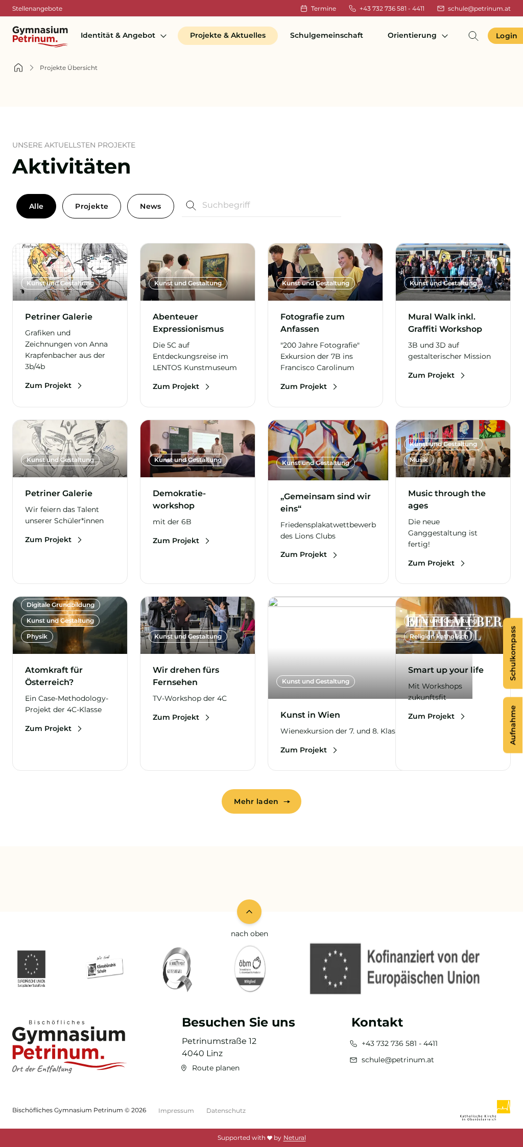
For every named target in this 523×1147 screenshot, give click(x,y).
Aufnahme (512, 725)
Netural (294, 1137)
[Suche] (473, 35)
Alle (36, 206)
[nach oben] (249, 911)
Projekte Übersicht (69, 67)
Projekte (91, 206)
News (150, 206)
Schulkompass (512, 653)
